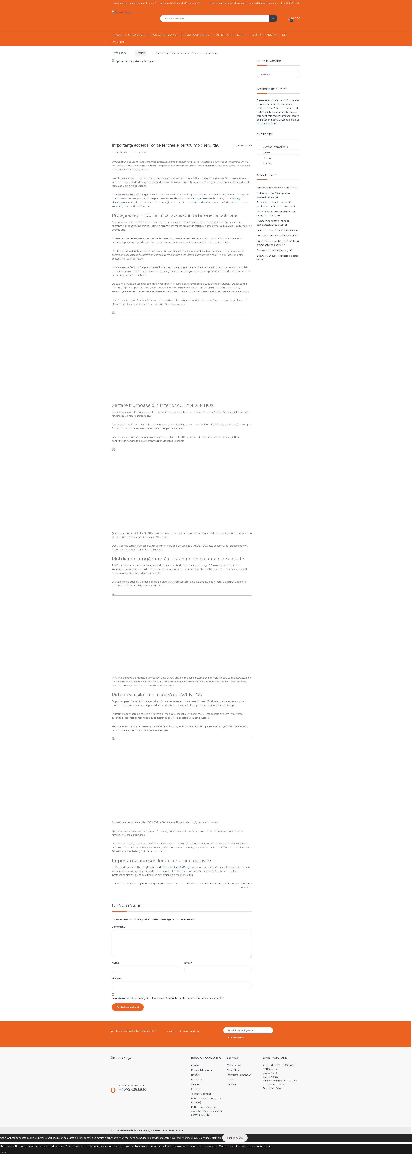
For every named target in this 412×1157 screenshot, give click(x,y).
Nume (116, 962)
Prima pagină (119, 52)
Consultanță (233, 1065)
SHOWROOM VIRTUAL (197, 34)
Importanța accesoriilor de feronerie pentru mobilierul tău (276, 213)
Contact (195, 1089)
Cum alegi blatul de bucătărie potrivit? (278, 235)
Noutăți (124, 152)
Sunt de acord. (235, 1137)
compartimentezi (203, 198)
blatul (178, 198)
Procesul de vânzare (202, 1070)
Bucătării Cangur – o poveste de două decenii (277, 257)
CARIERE (257, 34)
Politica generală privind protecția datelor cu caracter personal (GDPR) (206, 1111)
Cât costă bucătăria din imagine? (275, 250)
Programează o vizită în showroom (227, 3)
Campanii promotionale (276, 146)
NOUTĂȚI (272, 34)
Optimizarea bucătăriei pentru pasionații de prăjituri (273, 195)
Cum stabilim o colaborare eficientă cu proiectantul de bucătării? (278, 243)
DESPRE (242, 34)
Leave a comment (244, 145)
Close (3, 1152)
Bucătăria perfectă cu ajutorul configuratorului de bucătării (145, 883)
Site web (117, 978)
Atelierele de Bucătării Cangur (175, 867)
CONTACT (118, 42)
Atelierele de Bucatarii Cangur (135, 1130)
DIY (284, 34)
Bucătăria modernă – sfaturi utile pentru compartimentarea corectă (276, 204)
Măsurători (233, 1070)
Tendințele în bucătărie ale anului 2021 (277, 187)
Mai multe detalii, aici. (210, 1137)
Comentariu (119, 926)
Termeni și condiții (201, 1093)
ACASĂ (117, 34)
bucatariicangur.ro (266, 123)
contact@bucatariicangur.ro (264, 3)
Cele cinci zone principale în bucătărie (277, 230)
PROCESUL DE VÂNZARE (164, 34)
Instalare (231, 1084)
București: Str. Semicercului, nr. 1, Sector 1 (135, 3)
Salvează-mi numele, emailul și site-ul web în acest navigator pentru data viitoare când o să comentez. (168, 998)
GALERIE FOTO (223, 34)
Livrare (230, 1079)
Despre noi (197, 1079)
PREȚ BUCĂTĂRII (135, 34)
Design (141, 52)
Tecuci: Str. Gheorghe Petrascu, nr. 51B (182, 3)
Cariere (267, 152)
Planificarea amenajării (239, 1074)
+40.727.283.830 (292, 3)
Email (188, 962)
